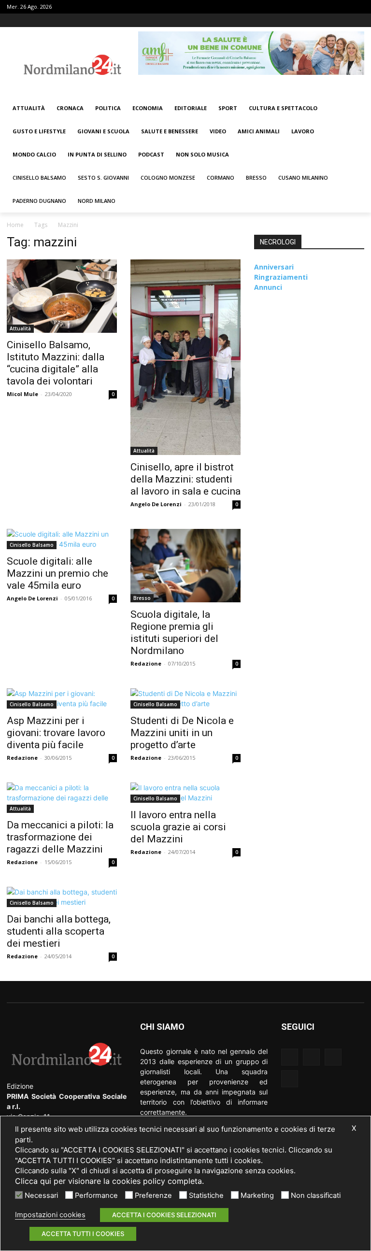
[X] (345, 20)
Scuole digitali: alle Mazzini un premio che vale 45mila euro (57, 573)
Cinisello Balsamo (32, 544)
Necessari (41, 1195)
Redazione (145, 663)
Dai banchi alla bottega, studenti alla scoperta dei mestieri (59, 931)
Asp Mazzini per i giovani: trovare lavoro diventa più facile (56, 733)
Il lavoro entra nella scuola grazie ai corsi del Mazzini (178, 827)
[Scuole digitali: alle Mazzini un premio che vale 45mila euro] (62, 539)
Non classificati (316, 1195)
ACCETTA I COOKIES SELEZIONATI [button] (164, 1215)
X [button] (354, 1128)
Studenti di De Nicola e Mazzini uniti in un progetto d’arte (182, 733)
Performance (96, 1195)
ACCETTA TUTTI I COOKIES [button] (83, 1233)
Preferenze (153, 1195)
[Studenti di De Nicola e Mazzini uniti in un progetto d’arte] (185, 698)
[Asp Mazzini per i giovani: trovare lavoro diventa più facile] (62, 698)
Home (15, 225)
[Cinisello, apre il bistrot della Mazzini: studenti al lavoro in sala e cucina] (185, 357)
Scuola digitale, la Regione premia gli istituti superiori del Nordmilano (174, 632)
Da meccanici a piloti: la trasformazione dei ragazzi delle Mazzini (60, 837)
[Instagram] (332, 20)
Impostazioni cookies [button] (50, 1214)
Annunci (268, 287)
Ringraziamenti (281, 277)
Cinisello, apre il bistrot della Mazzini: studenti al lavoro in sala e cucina (185, 479)
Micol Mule (22, 394)
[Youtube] (358, 20)
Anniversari (274, 266)
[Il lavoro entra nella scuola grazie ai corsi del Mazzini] (185, 792)
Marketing (257, 1195)
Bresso (142, 598)
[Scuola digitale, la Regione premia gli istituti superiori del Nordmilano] (185, 565)
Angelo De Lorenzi (156, 504)
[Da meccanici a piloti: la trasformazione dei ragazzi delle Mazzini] (62, 797)
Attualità (20, 328)
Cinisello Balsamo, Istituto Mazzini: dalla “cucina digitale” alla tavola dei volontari (55, 363)
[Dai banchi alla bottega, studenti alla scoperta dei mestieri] (62, 897)
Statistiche (206, 1195)
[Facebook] (318, 20)
